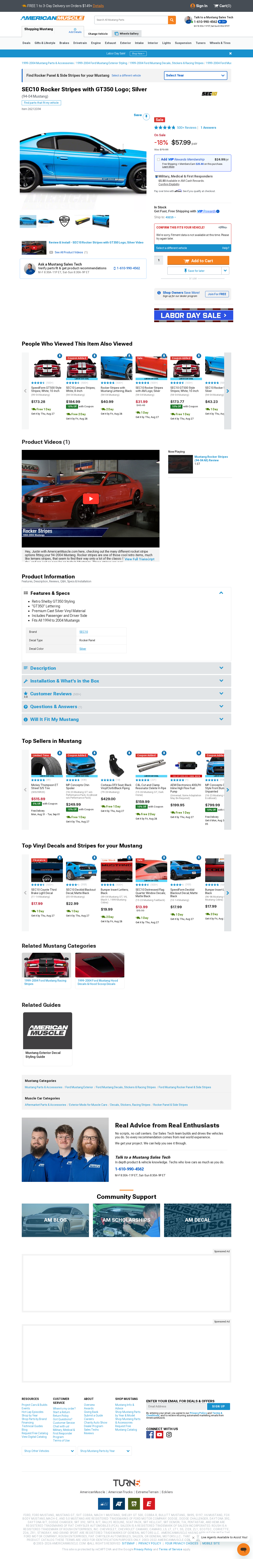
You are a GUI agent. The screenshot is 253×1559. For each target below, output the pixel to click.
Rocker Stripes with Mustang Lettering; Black (116, 391)
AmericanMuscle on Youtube (159, 1434)
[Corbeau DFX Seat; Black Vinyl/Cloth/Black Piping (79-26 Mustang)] (116, 765)
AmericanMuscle (92, 1492)
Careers (89, 1419)
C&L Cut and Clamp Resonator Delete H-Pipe (151, 789)
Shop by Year (30, 1415)
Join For (217, 294)
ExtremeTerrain (147, 1492)
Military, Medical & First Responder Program (64, 1433)
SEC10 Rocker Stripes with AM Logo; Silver (149, 391)
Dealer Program (93, 1426)
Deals (26, 43)
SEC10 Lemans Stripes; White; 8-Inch (80, 391)
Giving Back (91, 1412)
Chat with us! (61, 1426)
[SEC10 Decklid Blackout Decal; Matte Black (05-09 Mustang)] (82, 870)
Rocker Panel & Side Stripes (170, 1104)
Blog (24, 1429)
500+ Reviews (188, 128)
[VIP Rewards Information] (218, 211)
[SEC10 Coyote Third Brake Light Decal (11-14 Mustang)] (47, 870)
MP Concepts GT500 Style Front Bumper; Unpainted (218, 791)
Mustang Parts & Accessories (43, 1087)
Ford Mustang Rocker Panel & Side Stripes (185, 1087)
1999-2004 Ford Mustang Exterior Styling (101, 63)
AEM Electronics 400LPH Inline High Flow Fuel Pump (185, 791)
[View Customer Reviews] (165, 127)
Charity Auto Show (95, 1422)
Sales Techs (91, 1429)
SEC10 (83, 631)
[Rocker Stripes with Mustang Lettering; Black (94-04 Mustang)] (116, 368)
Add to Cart (201, 260)
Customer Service (64, 1422)
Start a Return (61, 1412)
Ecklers (167, 1492)
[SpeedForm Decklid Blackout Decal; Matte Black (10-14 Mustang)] (186, 870)
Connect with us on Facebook (150, 1434)
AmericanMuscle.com (52, 18)
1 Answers (208, 128)
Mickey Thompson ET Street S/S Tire (44, 788)
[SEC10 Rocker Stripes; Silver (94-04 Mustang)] (221, 368)
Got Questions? (62, 1419)
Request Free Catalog (35, 1433)
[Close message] (230, 53)
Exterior (125, 43)
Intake (139, 43)
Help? (225, 248)
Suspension (183, 43)
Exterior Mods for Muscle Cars (88, 1104)
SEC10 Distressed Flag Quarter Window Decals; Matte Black (151, 895)
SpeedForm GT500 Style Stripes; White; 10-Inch (46, 391)
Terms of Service (170, 1549)
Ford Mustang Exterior (79, 1087)
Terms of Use (61, 1440)
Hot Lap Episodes (32, 1412)
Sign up (218, 1406)
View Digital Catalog (34, 1436)
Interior (153, 43)
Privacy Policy (198, 1413)
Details (98, 6)
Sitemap (128, 1543)
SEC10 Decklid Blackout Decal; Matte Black (81, 893)
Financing (28, 1422)
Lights (166, 43)
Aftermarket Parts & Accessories (45, 1104)
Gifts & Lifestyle (45, 43)
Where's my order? (64, 1408)
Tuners (201, 43)
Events (26, 1408)
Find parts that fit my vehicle (41, 102)
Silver (82, 648)
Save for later (196, 270)
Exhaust (110, 43)
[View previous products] (25, 390)
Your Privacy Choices (181, 1543)
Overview (89, 1404)
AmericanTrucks (120, 1492)
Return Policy (61, 1415)
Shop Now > (138, 53)
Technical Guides (32, 1426)
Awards (88, 1408)
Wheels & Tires (220, 43)
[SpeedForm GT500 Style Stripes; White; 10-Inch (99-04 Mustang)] (47, 368)
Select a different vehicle (171, 248)
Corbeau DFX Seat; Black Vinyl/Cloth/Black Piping (116, 788)
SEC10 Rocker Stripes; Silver (219, 391)
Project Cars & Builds (34, 1404)
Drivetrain (80, 43)
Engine (96, 43)
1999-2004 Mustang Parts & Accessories (48, 63)
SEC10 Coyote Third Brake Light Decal (44, 893)
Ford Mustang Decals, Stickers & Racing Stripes (126, 1087)
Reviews (89, 1433)
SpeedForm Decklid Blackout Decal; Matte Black (184, 895)
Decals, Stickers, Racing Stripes (130, 1104)
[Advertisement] (126, 1283)
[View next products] (227, 390)
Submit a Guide (93, 1415)
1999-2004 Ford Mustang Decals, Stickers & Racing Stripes (166, 63)
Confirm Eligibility (169, 184)
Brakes (64, 43)
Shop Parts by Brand (34, 1419)
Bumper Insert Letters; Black (114, 896)
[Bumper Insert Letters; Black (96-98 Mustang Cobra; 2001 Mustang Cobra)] (221, 870)
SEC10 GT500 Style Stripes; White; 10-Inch (184, 391)
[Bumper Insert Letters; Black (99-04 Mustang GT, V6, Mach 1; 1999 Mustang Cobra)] (116, 870)
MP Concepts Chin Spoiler (81, 791)
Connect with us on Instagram (169, 1434)
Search (172, 20)
